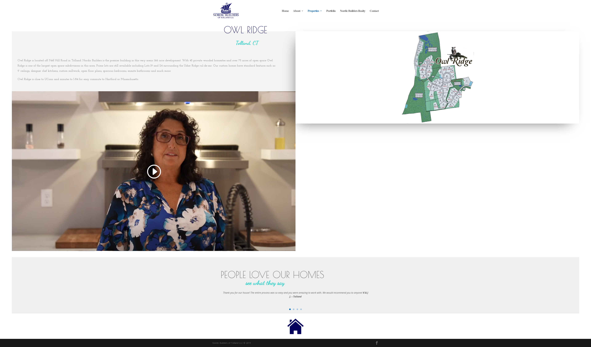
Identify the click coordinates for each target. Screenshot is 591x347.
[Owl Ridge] (437, 122)
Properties (313, 11)
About (296, 11)
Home (285, 11)
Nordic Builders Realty (352, 11)
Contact (374, 11)
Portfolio (331, 11)
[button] (290, 309)
